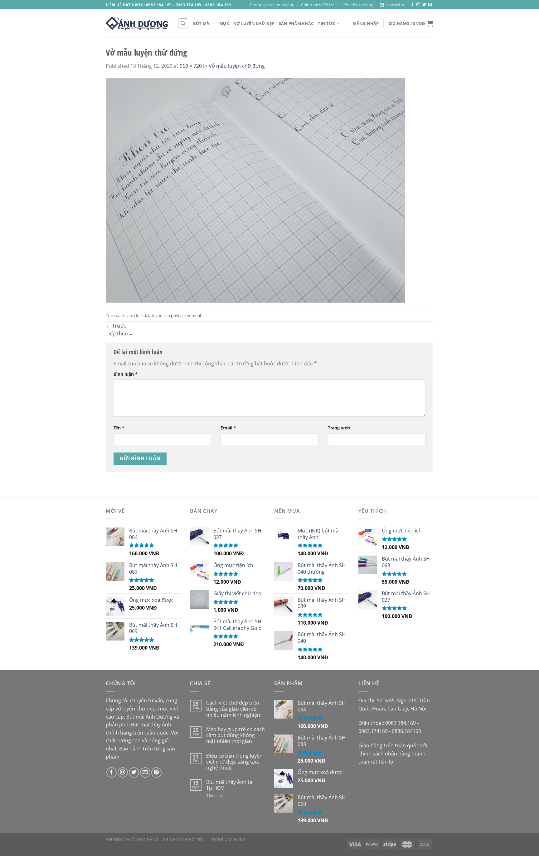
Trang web (339, 428)
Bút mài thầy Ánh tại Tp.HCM (230, 785)
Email (228, 428)
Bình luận (126, 374)
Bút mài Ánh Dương (149, 716)
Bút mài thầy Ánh (151, 724)
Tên (119, 428)
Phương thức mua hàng (272, 4)
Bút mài (202, 23)
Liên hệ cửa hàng (357, 4)
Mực (224, 23)
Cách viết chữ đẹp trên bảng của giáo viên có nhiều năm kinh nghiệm (234, 709)
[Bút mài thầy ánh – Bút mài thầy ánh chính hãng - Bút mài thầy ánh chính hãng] (137, 23)
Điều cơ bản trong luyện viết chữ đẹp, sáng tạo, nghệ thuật (234, 762)
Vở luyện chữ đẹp (254, 23)
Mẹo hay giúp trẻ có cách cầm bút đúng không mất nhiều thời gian (235, 735)
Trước (116, 325)
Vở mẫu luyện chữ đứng (237, 65)
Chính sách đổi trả (317, 4)
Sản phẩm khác (296, 23)
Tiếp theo (119, 333)
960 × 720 (191, 65)
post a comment (186, 315)
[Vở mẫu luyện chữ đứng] (255, 189)
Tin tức (326, 23)
